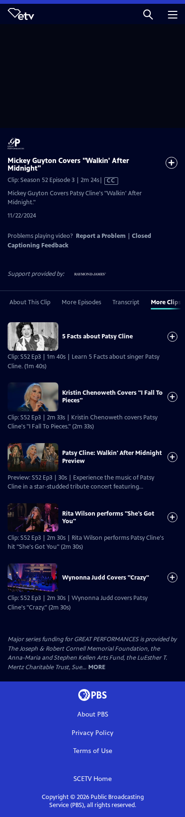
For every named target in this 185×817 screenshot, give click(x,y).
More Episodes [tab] (81, 302)
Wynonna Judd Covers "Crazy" (105, 577)
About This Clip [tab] (29, 302)
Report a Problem (101, 236)
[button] (148, 14)
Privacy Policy (92, 733)
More (96, 667)
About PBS (92, 714)
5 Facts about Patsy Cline (97, 336)
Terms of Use (92, 751)
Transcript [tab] (125, 302)
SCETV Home (93, 779)
